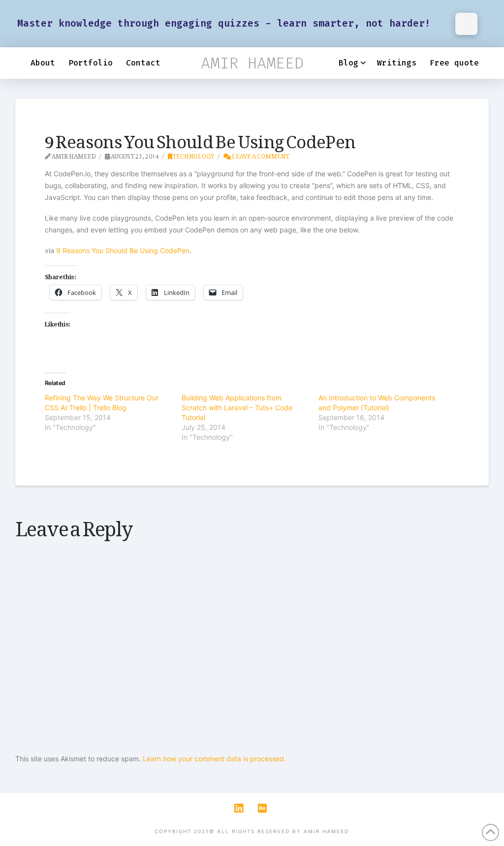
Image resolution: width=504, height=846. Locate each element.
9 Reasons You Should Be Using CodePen (122, 250)
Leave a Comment (260, 154)
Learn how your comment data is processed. (214, 758)
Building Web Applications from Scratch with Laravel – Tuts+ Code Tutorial (237, 407)
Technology (193, 154)
